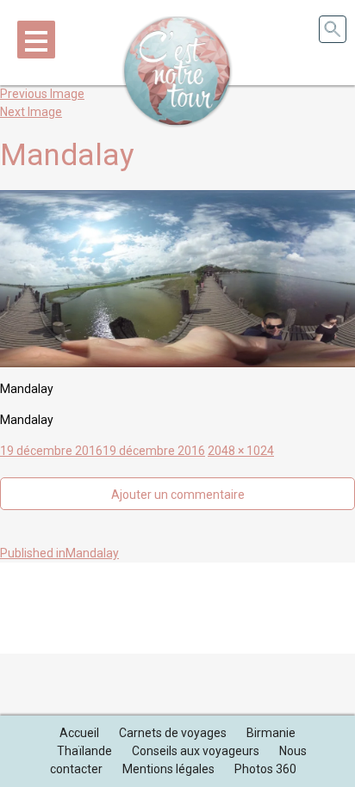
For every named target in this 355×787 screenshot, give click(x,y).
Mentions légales (168, 769)
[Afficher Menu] (36, 39)
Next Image (31, 112)
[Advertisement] (177, 606)
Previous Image (42, 94)
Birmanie (271, 733)
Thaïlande (84, 751)
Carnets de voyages (173, 733)
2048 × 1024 (241, 451)
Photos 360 (265, 769)
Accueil (79, 733)
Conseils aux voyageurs (195, 751)
